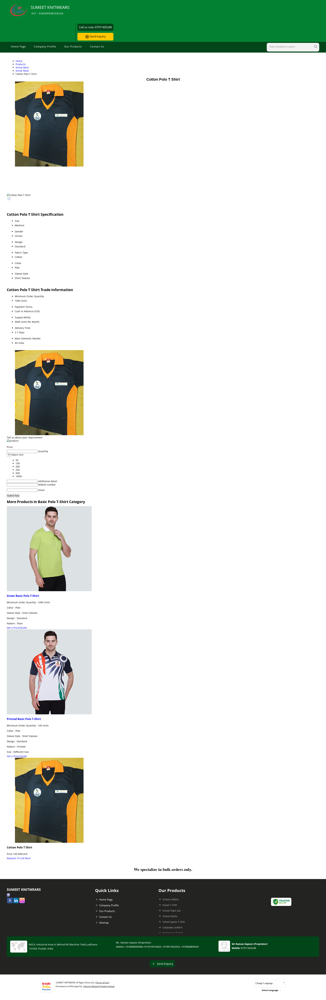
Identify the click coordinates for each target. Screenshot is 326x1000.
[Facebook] (10, 902)
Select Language (270, 990)
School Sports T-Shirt (173, 921)
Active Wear (22, 67)
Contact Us (97, 46)
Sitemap (104, 922)
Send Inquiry (97, 36)
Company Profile (45, 46)
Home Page (18, 46)
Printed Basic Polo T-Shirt (24, 719)
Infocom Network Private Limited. (99, 986)
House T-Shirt (169, 905)
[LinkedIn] (16, 902)
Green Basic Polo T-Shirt (23, 596)
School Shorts (169, 916)
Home (19, 61)
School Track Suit (171, 910)
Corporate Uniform (172, 927)
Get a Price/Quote (17, 627)
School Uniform (170, 899)
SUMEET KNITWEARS (50, 10)
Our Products (73, 46)
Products (21, 64)
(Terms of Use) (102, 982)
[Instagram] (22, 902)
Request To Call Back (18, 858)
